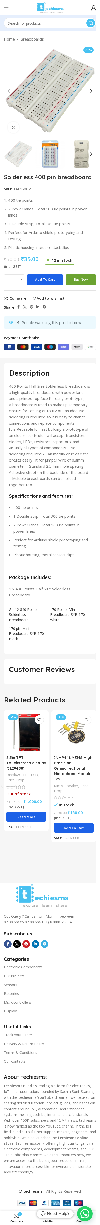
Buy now (81, 279)
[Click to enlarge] (13, 127)
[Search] (90, 23)
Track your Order (18, 1034)
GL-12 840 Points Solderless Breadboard (23, 614)
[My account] (93, 8)
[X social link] (25, 306)
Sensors (10, 984)
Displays (13, 774)
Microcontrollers (17, 1002)
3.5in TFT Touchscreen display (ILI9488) (26, 763)
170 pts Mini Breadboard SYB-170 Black (26, 633)
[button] (9, 91)
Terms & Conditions (20, 1052)
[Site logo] (50, 7)
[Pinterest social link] (31, 306)
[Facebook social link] (18, 306)
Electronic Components (23, 967)
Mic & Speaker (66, 785)
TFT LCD (30, 774)
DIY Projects (14, 976)
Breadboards (32, 39)
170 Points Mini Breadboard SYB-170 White (67, 614)
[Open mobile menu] (6, 8)
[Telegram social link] (44, 306)
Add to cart (45, 279)
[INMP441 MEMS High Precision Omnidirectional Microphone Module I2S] (74, 732)
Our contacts (14, 1061)
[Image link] (42, 895)
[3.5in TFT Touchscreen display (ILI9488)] (26, 732)
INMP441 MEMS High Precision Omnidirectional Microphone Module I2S (73, 768)
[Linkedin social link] (38, 306)
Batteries (11, 993)
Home (9, 39)
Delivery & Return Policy (24, 1043)
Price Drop (15, 780)
